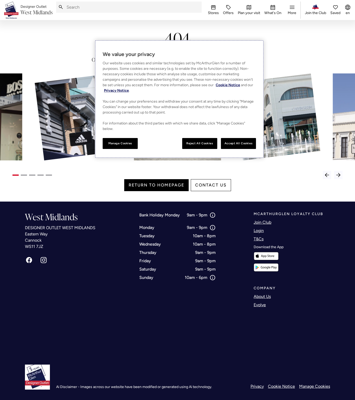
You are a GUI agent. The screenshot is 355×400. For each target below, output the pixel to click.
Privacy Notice (116, 90)
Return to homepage (156, 185)
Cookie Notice (281, 386)
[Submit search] (60, 7)
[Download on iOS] (266, 256)
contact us (211, 185)
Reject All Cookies (199, 143)
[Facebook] (29, 260)
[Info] (212, 215)
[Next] (338, 175)
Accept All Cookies (238, 143)
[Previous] (327, 175)
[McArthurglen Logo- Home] (11, 10)
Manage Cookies (314, 386)
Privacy (257, 386)
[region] (179, 99)
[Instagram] (44, 260)
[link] (37, 10)
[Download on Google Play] (266, 267)
